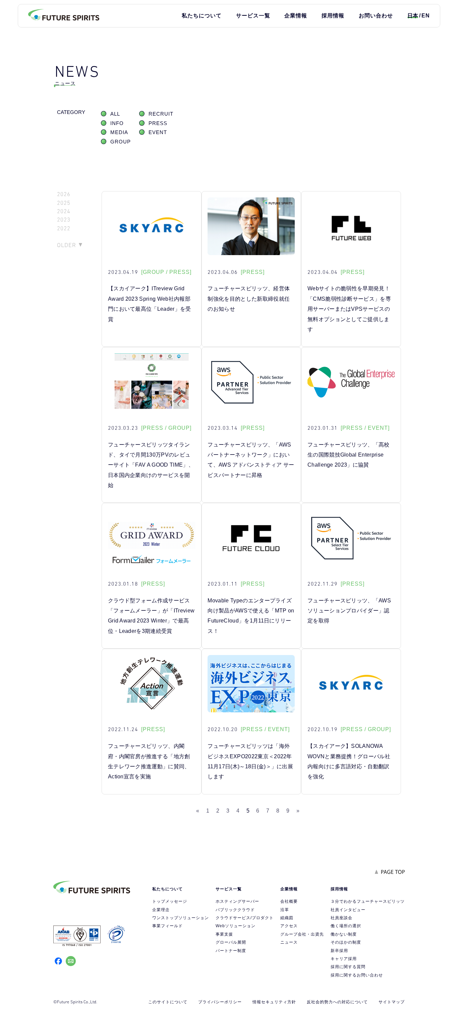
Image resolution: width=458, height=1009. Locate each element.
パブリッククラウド (235, 909)
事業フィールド (167, 926)
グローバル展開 (231, 942)
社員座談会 (341, 917)
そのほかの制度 (346, 942)
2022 (63, 228)
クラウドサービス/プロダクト (245, 917)
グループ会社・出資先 (302, 934)
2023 (63, 220)
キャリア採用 (344, 958)
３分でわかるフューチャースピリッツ (368, 901)
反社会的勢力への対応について (337, 1002)
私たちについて (202, 15)
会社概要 (289, 901)
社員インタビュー (348, 909)
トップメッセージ (169, 901)
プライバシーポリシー (220, 1002)
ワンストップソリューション (180, 917)
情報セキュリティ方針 (274, 1002)
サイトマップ (392, 1002)
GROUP (120, 141)
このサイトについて (167, 1002)
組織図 (286, 917)
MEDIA (119, 132)
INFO (117, 123)
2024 (63, 211)
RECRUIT (161, 114)
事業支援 (224, 934)
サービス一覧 (253, 15)
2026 (63, 194)
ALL (115, 114)
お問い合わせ (376, 15)
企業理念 (161, 909)
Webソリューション (235, 926)
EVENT (158, 132)
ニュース (289, 942)
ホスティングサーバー (237, 901)
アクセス (289, 926)
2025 (63, 203)
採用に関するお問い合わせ (357, 975)
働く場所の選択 (346, 926)
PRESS (158, 123)
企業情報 (295, 15)
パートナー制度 (231, 950)
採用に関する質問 (348, 966)
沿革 (284, 909)
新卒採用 (339, 950)
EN (425, 15)
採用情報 (333, 15)
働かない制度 (344, 934)
